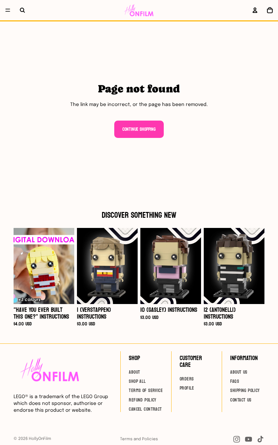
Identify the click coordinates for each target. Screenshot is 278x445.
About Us (238, 372)
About (134, 372)
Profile (187, 388)
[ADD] (64, 293)
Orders (187, 379)
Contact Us (240, 400)
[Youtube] (248, 439)
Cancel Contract (145, 409)
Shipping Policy (245, 391)
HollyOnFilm (40, 439)
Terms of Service (146, 391)
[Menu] (8, 10)
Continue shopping (139, 129)
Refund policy (142, 400)
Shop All (137, 381)
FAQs (234, 381)
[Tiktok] (260, 439)
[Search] (22, 10)
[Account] (254, 10)
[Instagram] (237, 439)
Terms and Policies (139, 439)
